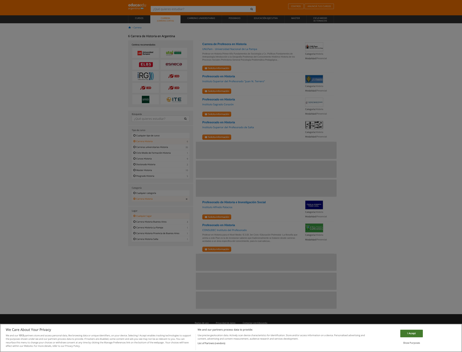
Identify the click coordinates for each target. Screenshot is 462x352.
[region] (231, 338)
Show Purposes (411, 343)
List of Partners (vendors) (211, 343)
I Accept (411, 333)
